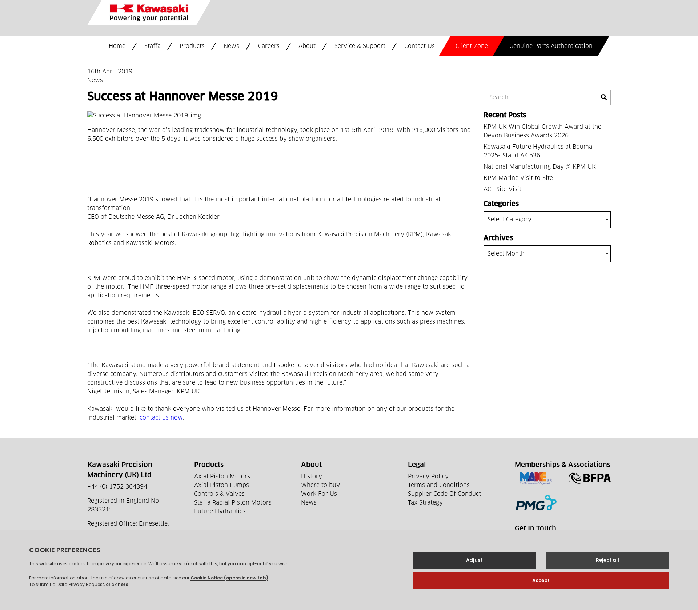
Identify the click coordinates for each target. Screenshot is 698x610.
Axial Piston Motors (222, 476)
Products (192, 46)
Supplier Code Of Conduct (444, 494)
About (307, 46)
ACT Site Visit (502, 189)
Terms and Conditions (439, 485)
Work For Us (319, 494)
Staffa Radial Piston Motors (233, 503)
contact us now (161, 418)
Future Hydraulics (219, 511)
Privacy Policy (428, 476)
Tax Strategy (425, 503)
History (311, 476)
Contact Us (419, 46)
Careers (269, 46)
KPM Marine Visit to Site (518, 178)
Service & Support (359, 46)
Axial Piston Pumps (221, 485)
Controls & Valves (219, 494)
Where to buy (320, 485)
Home (117, 46)
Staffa (152, 46)
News (231, 46)
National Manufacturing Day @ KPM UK (540, 167)
